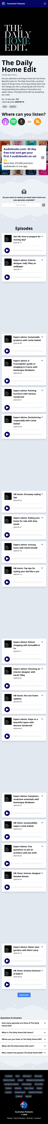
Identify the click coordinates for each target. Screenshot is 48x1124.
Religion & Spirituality (35, 1080)
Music (20, 1080)
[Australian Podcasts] (24, 1105)
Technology (26, 1084)
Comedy (9, 1076)
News (39, 1088)
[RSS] (37, 122)
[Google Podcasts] (29, 122)
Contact (37, 1118)
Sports (28, 1096)
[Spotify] (13, 122)
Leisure (13, 106)
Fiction (8, 1088)
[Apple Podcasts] (5, 122)
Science (19, 1096)
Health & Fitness (35, 1092)
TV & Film (38, 1084)
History (18, 1088)
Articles (30, 1118)
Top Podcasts (19, 1118)
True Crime (29, 1088)
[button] (45, 3)
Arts (4, 106)
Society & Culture (11, 1084)
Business (38, 1076)
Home (9, 1118)
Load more (24, 995)
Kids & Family (9, 1080)
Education (27, 1076)
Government (20, 1092)
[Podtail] (21, 122)
